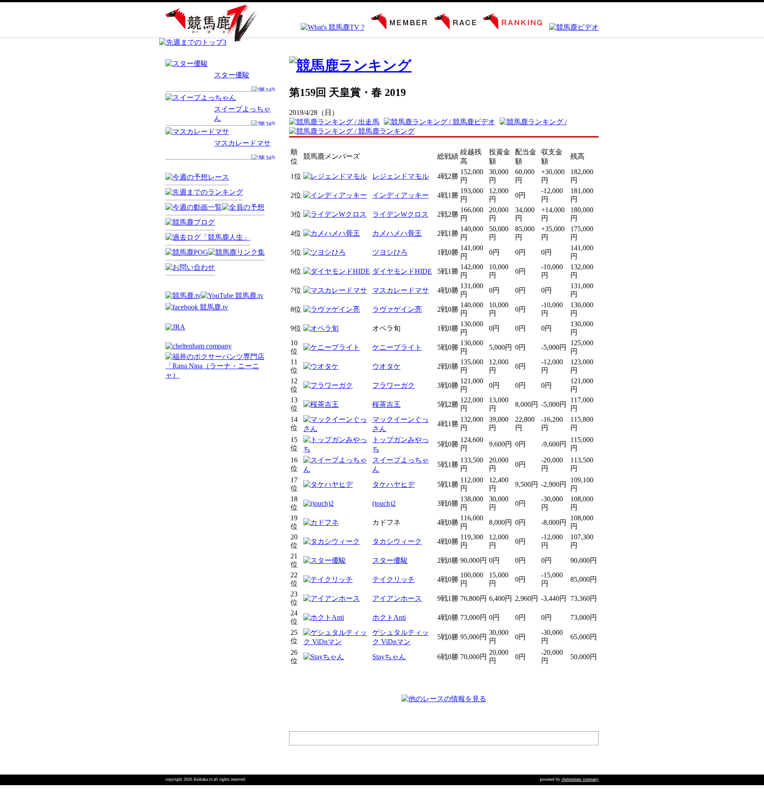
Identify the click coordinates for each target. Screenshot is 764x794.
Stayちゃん (389, 656)
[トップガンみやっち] (337, 449)
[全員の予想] (243, 207)
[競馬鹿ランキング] (509, 27)
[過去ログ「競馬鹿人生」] (207, 237)
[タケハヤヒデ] (328, 484)
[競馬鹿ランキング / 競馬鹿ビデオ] (442, 122)
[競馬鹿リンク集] (236, 252)
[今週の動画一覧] (193, 207)
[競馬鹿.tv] (183, 295)
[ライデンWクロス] (335, 214)
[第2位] (263, 124)
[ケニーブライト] (331, 347)
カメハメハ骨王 (397, 233)
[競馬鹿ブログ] (190, 222)
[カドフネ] (321, 522)
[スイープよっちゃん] (200, 97)
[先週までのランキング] (204, 192)
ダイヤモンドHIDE (402, 271)
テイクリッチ (393, 579)
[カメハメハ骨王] (331, 233)
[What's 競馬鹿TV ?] (329, 27)
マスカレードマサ (242, 143)
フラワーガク (393, 385)
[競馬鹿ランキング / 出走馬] (336, 122)
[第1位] (263, 90)
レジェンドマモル (400, 176)
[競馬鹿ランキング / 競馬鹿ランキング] (354, 131)
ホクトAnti (389, 617)
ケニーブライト (397, 347)
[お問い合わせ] (190, 267)
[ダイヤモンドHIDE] (336, 271)
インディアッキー (400, 195)
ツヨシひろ (390, 252)
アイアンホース (397, 598)
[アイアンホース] (331, 598)
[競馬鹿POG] (186, 252)
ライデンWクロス (400, 214)
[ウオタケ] (321, 366)
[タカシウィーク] (331, 541)
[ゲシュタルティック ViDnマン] (337, 641)
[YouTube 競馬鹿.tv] (232, 295)
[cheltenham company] (198, 346)
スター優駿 (231, 75)
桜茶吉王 (386, 404)
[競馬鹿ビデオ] (570, 27)
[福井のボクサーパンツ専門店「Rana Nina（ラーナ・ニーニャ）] (218, 375)
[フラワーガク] (328, 385)
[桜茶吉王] (321, 404)
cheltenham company (580, 779)
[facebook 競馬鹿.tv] (196, 307)
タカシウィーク (397, 541)
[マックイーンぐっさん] (337, 428)
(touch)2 (384, 503)
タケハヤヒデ (393, 484)
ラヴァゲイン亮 (397, 309)
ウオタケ (386, 366)
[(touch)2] (318, 503)
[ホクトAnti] (323, 617)
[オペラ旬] (321, 328)
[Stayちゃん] (323, 656)
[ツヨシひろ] (324, 252)
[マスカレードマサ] (197, 131)
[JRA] (175, 327)
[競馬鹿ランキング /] (535, 122)
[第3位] (263, 158)
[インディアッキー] (335, 195)
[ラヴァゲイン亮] (331, 309)
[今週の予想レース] (197, 177)
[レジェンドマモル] (335, 176)
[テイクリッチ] (328, 579)
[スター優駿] (186, 63)
